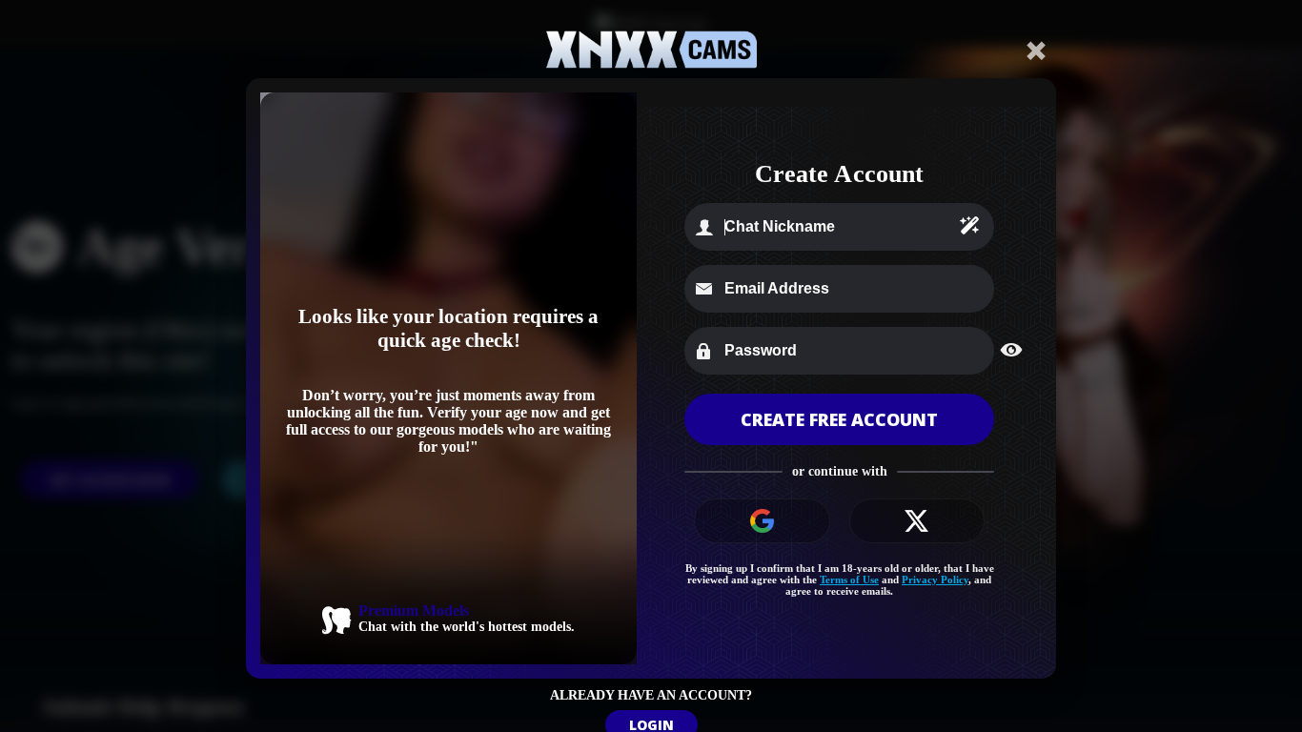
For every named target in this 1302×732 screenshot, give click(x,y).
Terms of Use (849, 579)
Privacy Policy (935, 579)
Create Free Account (839, 419)
